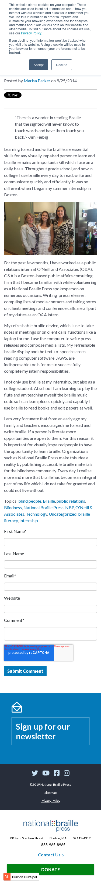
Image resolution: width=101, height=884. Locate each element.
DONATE (50, 869)
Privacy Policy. (31, 33)
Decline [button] (61, 64)
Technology (36, 513)
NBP (69, 507)
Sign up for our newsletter (43, 731)
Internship (28, 520)
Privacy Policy (50, 801)
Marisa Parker (37, 80)
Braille (49, 500)
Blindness (13, 507)
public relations (71, 500)
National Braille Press (43, 507)
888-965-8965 (53, 844)
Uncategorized (62, 513)
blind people (29, 500)
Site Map (50, 793)
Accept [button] (39, 64)
